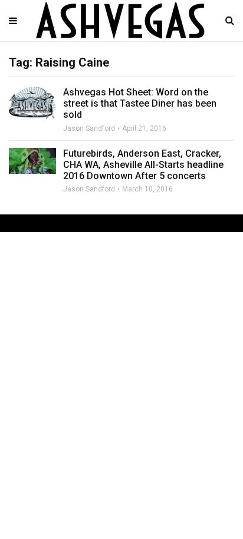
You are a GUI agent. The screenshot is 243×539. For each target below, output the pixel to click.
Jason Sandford (89, 128)
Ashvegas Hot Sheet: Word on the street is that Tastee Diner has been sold (139, 103)
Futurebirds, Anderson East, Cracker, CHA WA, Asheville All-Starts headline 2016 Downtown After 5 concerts (143, 164)
